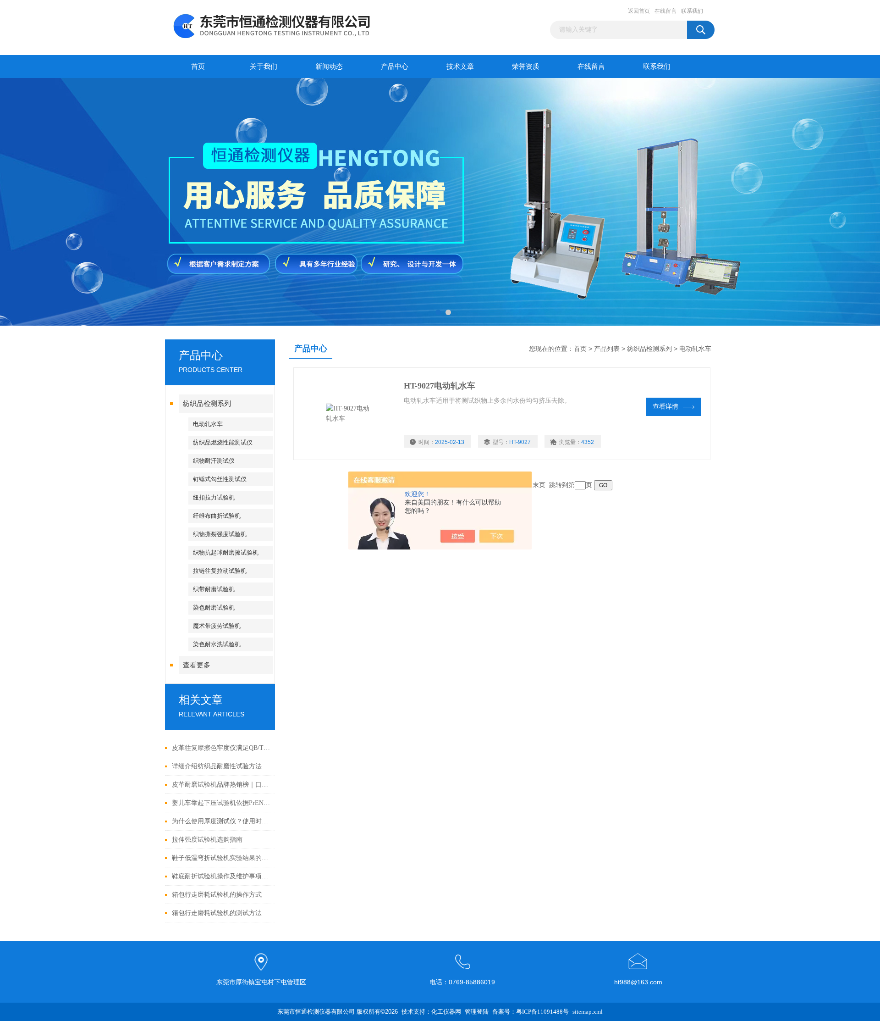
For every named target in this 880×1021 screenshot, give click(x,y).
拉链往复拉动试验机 (220, 570)
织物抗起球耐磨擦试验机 (225, 552)
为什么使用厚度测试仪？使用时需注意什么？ (221, 821)
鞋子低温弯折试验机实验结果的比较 (221, 858)
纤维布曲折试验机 (217, 515)
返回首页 (639, 11)
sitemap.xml (587, 1011)
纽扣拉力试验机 (214, 497)
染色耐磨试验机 (214, 607)
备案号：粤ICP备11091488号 (530, 1011)
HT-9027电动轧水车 (439, 385)
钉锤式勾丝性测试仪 (220, 479)
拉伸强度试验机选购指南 (207, 839)
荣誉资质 (525, 66)
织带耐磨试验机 (214, 589)
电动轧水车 (208, 424)
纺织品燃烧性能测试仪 (223, 442)
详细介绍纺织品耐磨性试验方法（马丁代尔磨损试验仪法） (221, 766)
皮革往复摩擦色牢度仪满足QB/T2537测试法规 (221, 747)
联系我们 (692, 11)
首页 (198, 66)
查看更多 (196, 665)
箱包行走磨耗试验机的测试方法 (217, 913)
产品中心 (394, 66)
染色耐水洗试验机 (217, 644)
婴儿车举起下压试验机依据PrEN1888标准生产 (221, 802)
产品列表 (607, 348)
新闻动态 (329, 66)
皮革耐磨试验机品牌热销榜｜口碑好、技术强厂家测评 (221, 784)
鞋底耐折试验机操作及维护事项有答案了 (221, 876)
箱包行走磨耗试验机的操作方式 (217, 894)
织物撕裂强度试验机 (220, 534)
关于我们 (263, 66)
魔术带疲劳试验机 (217, 625)
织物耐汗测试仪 (214, 460)
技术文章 (460, 66)
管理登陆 (477, 1011)
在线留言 (665, 11)
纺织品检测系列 (207, 403)
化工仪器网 (446, 1011)
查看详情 (665, 406)
